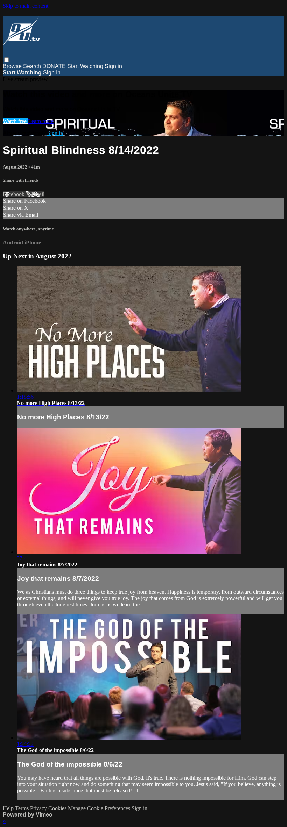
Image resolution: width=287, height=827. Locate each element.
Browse (13, 66)
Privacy (39, 808)
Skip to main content (25, 6)
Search (32, 66)
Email (37, 194)
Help (9, 808)
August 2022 (15, 167)
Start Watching (86, 66)
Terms (22, 808)
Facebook (14, 194)
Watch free (15, 121)
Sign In (52, 73)
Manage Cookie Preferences (100, 808)
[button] (6, 59)
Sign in (113, 66)
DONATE (54, 66)
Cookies (58, 808)
